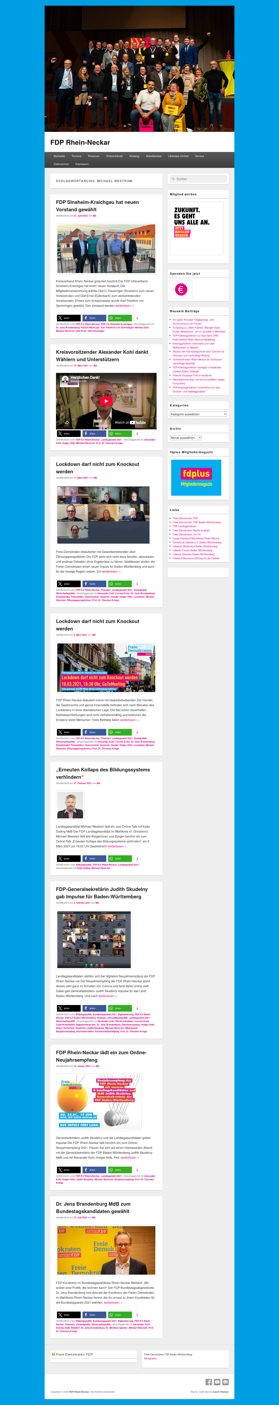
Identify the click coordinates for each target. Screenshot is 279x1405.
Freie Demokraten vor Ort (187, 534)
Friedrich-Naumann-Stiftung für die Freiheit (196, 558)
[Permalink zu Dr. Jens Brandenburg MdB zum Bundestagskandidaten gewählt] (106, 1278)
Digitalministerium (86, 1024)
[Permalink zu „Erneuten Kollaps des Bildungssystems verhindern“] (70, 821)
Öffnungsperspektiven (79, 600)
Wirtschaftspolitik (65, 593)
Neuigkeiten (150, 1358)
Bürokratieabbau (124, 1021)
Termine (76, 156)
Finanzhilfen (77, 596)
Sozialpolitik (140, 590)
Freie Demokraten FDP (185, 518)
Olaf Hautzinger (96, 331)
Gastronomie (92, 596)
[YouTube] (217, 1382)
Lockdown (139, 596)
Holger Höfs (68, 443)
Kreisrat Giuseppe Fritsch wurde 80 (192, 375)
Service (199, 156)
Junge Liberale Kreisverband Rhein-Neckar (196, 538)
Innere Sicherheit (65, 1028)
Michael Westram (65, 331)
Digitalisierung (125, 1014)
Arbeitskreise (154, 156)
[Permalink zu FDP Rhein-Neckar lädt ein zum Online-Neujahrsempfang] (98, 1133)
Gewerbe (105, 596)
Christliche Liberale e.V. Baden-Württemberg (197, 542)
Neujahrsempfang (65, 1031)
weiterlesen (124, 305)
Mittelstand (131, 1028)
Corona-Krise (122, 593)
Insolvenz (81, 1028)
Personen (94, 156)
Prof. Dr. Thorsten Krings (109, 443)
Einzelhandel (63, 596)
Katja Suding (83, 868)
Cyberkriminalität (65, 1024)
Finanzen (106, 590)
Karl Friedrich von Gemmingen (117, 327)
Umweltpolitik (83, 1324)
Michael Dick (142, 327)
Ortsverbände (114, 156)
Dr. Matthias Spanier (117, 1327)
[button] (69, 318)
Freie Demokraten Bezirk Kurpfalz (191, 530)
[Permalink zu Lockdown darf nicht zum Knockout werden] (103, 547)
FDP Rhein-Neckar (80, 142)
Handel (114, 596)
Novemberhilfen (85, 1031)
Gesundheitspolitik (118, 1017)
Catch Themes (221, 1391)
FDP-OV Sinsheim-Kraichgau (116, 324)
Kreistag (134, 156)
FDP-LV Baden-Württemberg (80, 1017)
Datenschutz (61, 164)
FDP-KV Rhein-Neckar (88, 324)
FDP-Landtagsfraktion (184, 526)
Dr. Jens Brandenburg (68, 327)
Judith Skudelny (95, 1028)
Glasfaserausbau (131, 1024)
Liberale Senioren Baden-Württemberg (193, 554)
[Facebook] (209, 1382)
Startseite (59, 156)
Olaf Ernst (81, 331)
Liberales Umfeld (178, 156)
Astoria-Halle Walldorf (68, 1327)
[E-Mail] (225, 1382)
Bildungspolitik (84, 864)
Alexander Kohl (105, 593)
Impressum (82, 164)
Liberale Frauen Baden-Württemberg (192, 550)
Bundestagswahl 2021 (105, 1014)
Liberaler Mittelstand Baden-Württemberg (195, 546)
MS (94, 215)
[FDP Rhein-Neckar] (139, 130)
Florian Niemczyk (90, 327)
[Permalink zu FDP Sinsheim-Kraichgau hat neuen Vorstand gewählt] (106, 276)
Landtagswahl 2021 (111, 439)
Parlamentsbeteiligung (107, 1031)
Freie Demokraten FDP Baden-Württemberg (197, 522)
